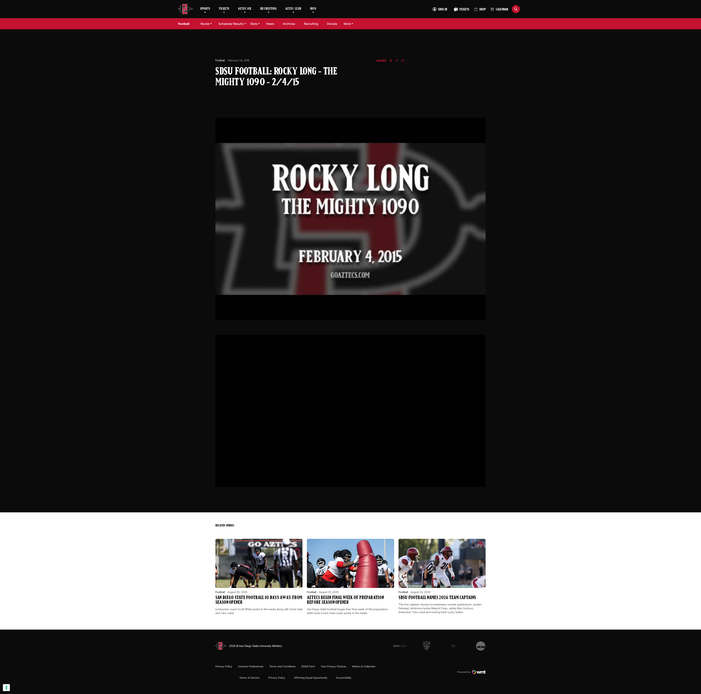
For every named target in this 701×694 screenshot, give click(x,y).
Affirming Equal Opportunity (310, 677)
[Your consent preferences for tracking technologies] (6, 687)
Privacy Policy (223, 666)
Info (313, 9)
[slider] (328, 482)
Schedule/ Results (231, 24)
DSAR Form (308, 666)
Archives (289, 24)
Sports (205, 9)
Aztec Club (293, 9)
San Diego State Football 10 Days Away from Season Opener (258, 600)
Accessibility (343, 677)
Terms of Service (249, 677)
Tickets (224, 9)
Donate (333, 24)
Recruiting (268, 9)
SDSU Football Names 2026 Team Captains (437, 597)
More (347, 24)
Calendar (502, 9)
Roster (205, 24)
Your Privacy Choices (333, 666)
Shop (480, 11)
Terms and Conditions (282, 666)
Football (220, 60)
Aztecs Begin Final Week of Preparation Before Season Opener (345, 600)
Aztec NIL (245, 9)
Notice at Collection (363, 666)
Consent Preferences (250, 666)
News (270, 24)
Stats (254, 24)
